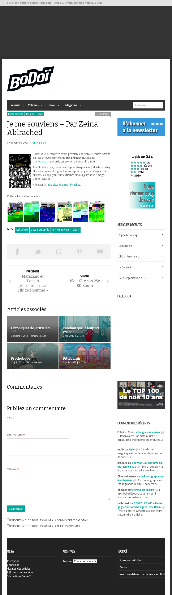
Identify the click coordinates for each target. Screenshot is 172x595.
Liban (76, 229)
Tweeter (38, 251)
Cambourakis (41, 161)
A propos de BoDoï (130, 560)
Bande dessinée (15, 114)
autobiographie (40, 229)
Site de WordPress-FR (19, 576)
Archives (67, 561)
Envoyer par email (100, 251)
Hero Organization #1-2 (132, 278)
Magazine (69, 106)
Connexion (13, 564)
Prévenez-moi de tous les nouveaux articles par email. (45, 526)
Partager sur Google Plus (58, 251)
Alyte (131, 449)
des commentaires (20, 572)
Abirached (22, 229)
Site (9, 452)
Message (13, 468)
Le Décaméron (127, 267)
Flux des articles (18, 568)
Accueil (15, 105)
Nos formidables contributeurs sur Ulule (143, 574)
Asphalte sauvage (129, 235)
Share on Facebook (17, 251)
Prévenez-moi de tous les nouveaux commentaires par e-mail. (49, 520)
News (49, 106)
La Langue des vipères (147, 432)
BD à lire (30, 114)
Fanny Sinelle (38, 142)
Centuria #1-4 (126, 245)
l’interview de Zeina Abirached (63, 184)
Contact (124, 567)
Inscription (13, 561)
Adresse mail (16, 435)
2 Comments (103, 114)
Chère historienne (129, 256)
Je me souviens (60, 229)
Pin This (79, 251)
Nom (10, 418)
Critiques (31, 106)
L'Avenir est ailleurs (143, 489)
